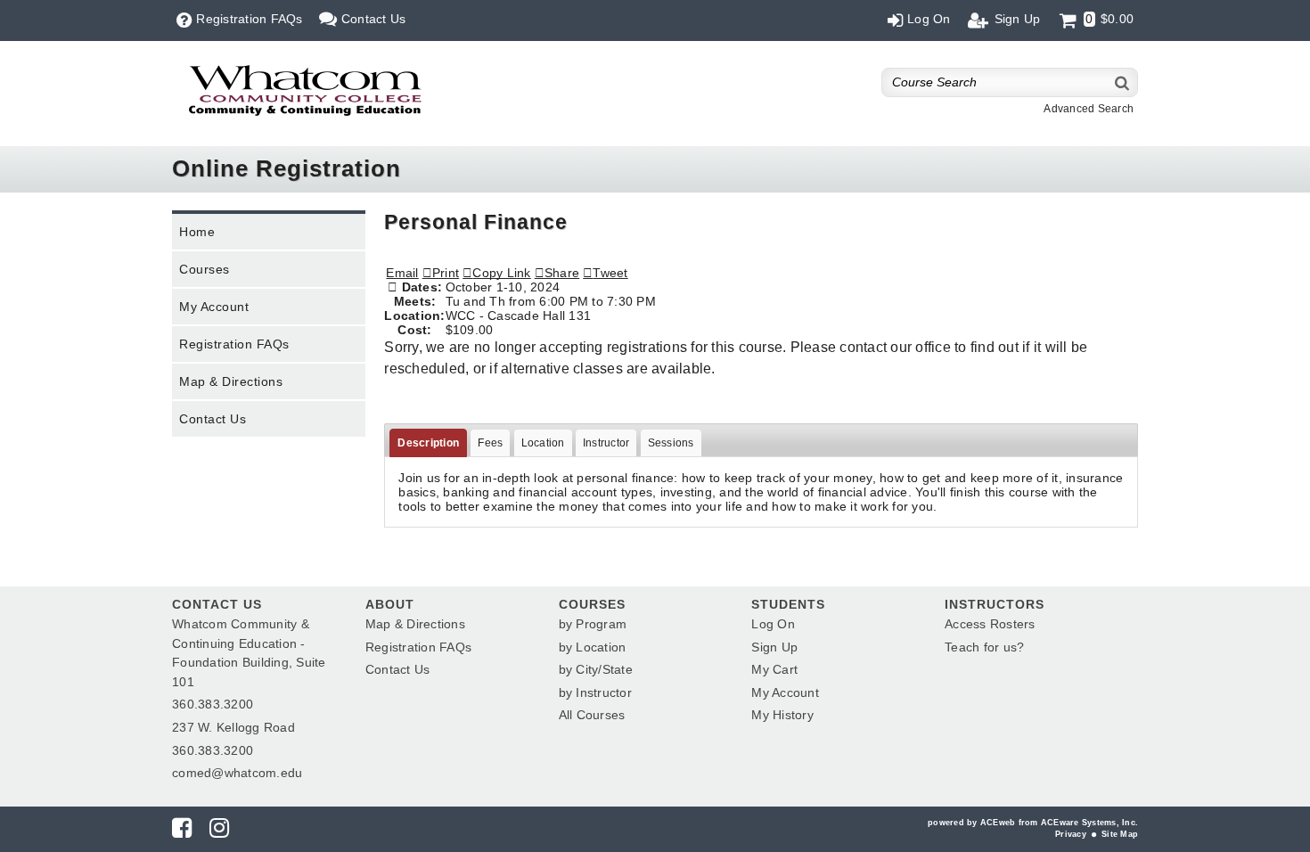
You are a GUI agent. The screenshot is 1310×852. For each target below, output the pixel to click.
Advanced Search (1089, 108)
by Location (592, 647)
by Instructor (595, 692)
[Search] (1123, 82)
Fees (490, 443)
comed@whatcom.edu (237, 773)
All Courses (592, 715)
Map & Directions (230, 381)
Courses (204, 269)
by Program (593, 624)
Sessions (671, 443)
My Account (214, 306)
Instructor (606, 443)
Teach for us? (984, 647)
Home (197, 232)
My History (782, 715)
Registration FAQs (234, 344)
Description (428, 443)
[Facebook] (182, 831)
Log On (773, 624)
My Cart (774, 669)
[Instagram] (219, 831)
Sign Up (774, 647)
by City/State (596, 669)
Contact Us (212, 419)
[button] (557, 273)
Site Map (1119, 834)
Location (543, 443)
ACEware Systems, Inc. (1089, 822)
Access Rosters (990, 624)
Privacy (1070, 834)
